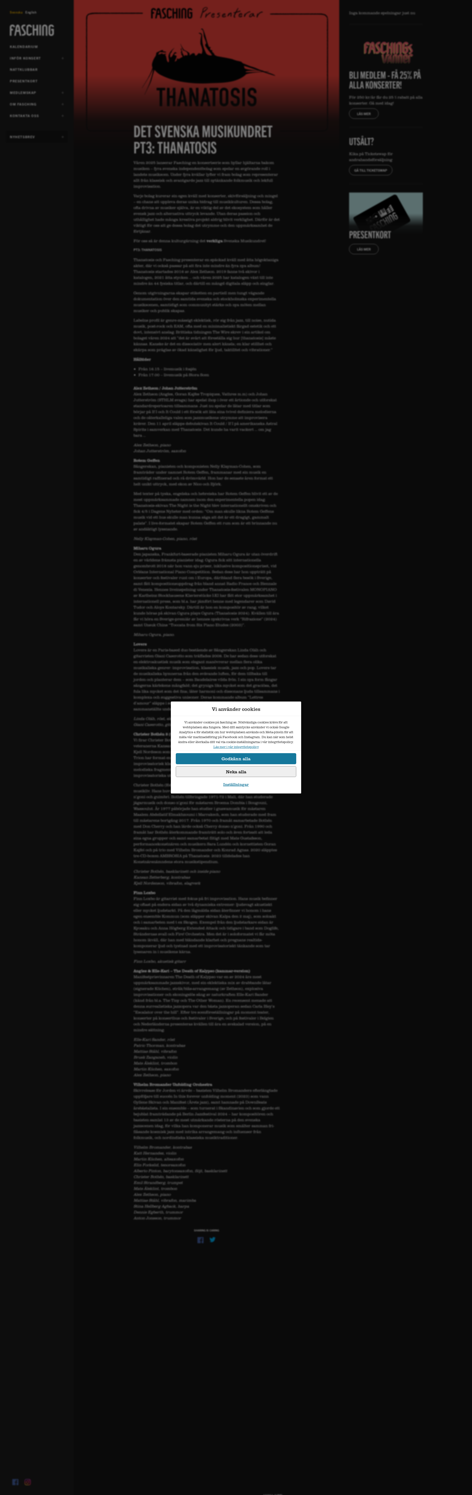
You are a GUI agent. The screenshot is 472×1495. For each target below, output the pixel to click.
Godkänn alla (236, 759)
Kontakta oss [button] (24, 117)
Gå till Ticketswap (370, 170)
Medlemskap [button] (23, 94)
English (31, 12)
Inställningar (236, 784)
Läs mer (364, 113)
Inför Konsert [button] (25, 60)
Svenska (16, 12)
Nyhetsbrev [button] (22, 138)
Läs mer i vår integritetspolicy (236, 747)
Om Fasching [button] (23, 106)
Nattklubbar (24, 69)
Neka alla (236, 772)
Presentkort (24, 81)
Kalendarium (24, 46)
